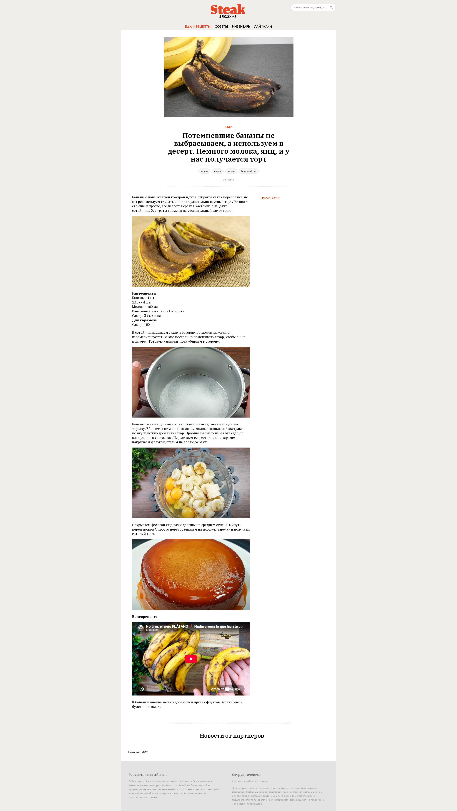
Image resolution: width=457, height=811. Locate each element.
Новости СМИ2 (270, 198)
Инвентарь (241, 26)
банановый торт (249, 171)
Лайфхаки (263, 26)
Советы (221, 26)
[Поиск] (331, 7)
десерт (231, 171)
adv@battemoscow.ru (256, 781)
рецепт (217, 171)
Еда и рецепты (197, 26)
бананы (204, 171)
